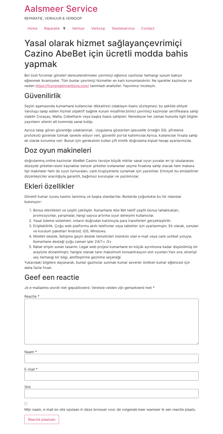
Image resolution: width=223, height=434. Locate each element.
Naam (30, 352)
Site (27, 387)
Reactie (31, 296)
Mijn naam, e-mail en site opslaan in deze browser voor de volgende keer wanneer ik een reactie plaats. (110, 409)
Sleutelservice (123, 28)
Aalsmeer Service (61, 8)
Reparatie (52, 28)
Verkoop (98, 28)
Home (32, 28)
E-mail (31, 369)
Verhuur (78, 28)
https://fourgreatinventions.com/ (62, 86)
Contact (147, 28)
